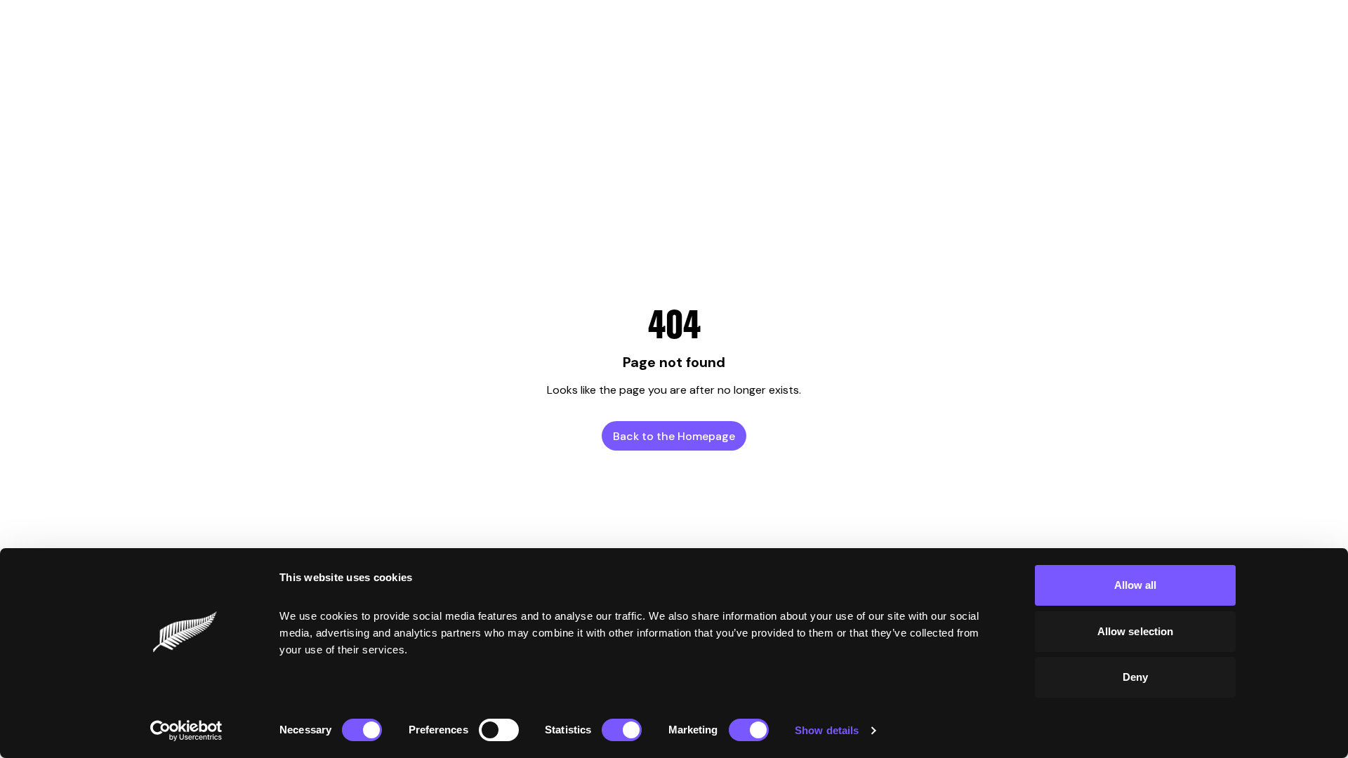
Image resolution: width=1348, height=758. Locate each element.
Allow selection (1135, 631)
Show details (827, 730)
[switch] (499, 730)
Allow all (1135, 585)
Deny (1135, 677)
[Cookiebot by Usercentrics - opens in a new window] (186, 730)
